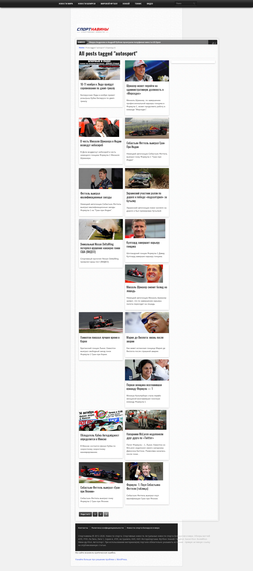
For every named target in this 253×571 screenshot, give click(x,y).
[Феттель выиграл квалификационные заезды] (101, 188)
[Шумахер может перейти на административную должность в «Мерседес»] (147, 81)
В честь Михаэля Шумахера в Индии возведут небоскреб (100, 143)
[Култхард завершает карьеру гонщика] (145, 237)
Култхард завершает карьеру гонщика (143, 244)
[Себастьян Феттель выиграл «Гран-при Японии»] (101, 482)
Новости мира (66, 3)
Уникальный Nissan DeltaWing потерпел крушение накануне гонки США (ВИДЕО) (100, 248)
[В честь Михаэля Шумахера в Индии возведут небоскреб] (99, 136)
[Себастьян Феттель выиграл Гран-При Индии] (147, 138)
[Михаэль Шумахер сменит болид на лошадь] (144, 282)
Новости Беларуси (86, 3)
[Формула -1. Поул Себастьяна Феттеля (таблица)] (144, 479)
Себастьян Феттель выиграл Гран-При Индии (145, 145)
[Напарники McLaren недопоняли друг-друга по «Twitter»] (145, 429)
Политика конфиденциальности (108, 528)
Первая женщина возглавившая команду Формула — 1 (144, 387)
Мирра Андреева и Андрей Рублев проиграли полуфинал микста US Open (125, 42)
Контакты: (83, 528)
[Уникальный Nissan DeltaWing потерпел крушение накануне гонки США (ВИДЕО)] (101, 239)
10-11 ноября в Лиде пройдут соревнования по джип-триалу (97, 86)
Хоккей (126, 3)
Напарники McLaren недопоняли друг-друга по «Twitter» (144, 436)
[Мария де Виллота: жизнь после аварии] (147, 332)
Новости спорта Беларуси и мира (143, 528)
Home (81, 47)
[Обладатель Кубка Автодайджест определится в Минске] (101, 430)
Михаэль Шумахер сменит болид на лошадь (146, 289)
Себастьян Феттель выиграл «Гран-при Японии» (100, 489)
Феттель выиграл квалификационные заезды (96, 195)
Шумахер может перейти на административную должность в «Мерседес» (145, 89)
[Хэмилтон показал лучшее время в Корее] (101, 332)
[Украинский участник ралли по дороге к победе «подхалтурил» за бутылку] (147, 188)
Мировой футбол (109, 3)
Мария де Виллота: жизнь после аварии (145, 339)
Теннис (138, 3)
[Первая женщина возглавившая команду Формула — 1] (147, 380)
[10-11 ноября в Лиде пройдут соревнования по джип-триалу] (99, 79)
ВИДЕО (150, 3)
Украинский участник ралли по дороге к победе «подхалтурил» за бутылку (146, 197)
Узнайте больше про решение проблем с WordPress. (101, 559)
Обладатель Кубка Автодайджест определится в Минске (99, 437)
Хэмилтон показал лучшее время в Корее (99, 339)
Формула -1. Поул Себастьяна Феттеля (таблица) (143, 486)
